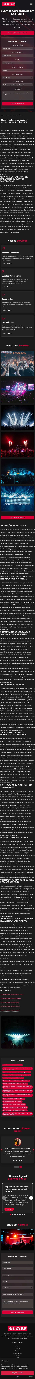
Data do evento (17, 74)
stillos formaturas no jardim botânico (11, 998)
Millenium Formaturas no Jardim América (14, 1104)
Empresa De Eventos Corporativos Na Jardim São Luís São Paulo (17, 1087)
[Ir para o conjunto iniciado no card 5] (17, 1214)
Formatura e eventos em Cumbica (12, 1101)
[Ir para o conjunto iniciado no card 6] (19, 1214)
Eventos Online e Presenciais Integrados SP (15, 1110)
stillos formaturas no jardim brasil (10, 1002)
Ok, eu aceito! (17, 1373)
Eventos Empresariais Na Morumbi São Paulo (15, 1083)
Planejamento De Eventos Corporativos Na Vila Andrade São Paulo (17, 1091)
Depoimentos (17, 1353)
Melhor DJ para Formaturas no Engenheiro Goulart (16, 1075)
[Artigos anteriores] (4, 1198)
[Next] (33, 1149)
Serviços (17, 1348)
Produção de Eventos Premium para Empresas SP (16, 1072)
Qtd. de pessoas (17, 67)
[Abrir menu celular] (31, 4)
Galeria (17, 1351)
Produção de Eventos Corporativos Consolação (16, 1080)
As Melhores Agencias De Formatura (13, 1077)
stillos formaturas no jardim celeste (10, 1006)
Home (3, 115)
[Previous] (1, 1149)
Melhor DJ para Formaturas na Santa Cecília (15, 1107)
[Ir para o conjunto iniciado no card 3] (14, 1214)
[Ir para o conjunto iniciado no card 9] (24, 1214)
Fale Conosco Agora (16, 517)
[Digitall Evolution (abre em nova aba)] (17, 1376)
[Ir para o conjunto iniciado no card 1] (10, 1214)
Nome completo (17, 45)
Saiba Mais (6, 264)
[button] (17, 363)
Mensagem (17, 89)
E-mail (17, 60)
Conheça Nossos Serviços (16, 32)
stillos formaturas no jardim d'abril (10, 1010)
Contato (17, 1355)
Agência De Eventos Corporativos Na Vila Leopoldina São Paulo (17, 1114)
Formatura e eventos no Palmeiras (12, 1065)
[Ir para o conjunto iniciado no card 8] (22, 1214)
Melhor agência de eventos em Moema (13, 1098)
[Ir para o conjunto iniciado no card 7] (20, 1214)
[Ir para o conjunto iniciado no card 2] (12, 1214)
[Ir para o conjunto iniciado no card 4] (15, 1214)
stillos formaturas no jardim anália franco (12, 994)
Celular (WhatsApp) (17, 52)
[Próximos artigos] (31, 1198)
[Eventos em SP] (8, 5)
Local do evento (17, 82)
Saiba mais (9, 1209)
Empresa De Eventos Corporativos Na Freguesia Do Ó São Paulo (17, 1095)
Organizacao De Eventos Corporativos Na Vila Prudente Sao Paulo (17, 1068)
